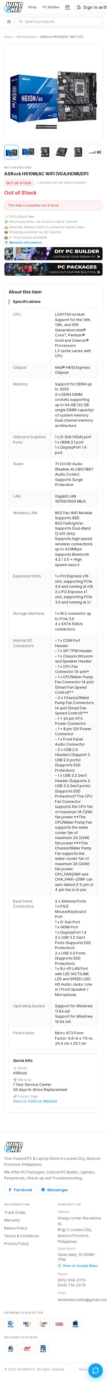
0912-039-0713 (72, 1280)
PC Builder (51, 7)
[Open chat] (95, 1370)
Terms (82, 1369)
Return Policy (15, 1228)
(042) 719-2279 (72, 1285)
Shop (32, 7)
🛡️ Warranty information (23, 242)
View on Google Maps (80, 1266)
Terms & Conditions (21, 1236)
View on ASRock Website (35, 1101)
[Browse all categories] (9, 21)
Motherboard (26, 37)
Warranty (12, 1220)
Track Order (15, 1212)
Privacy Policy (16, 1243)
